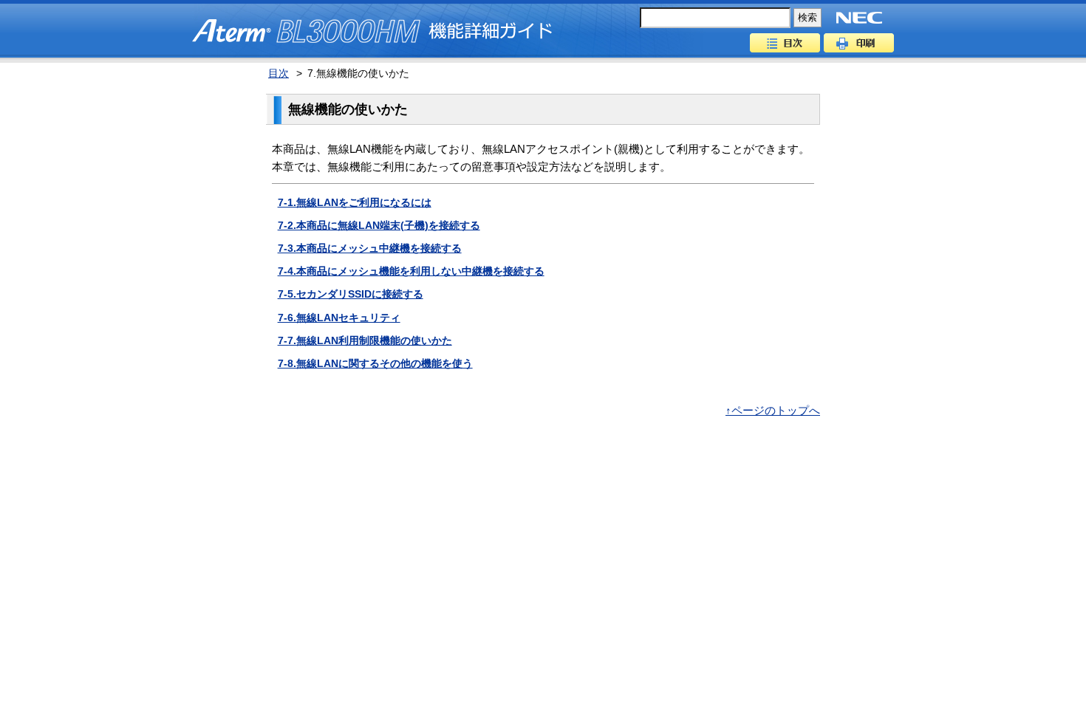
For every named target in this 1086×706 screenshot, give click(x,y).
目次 (785, 42)
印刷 (859, 42)
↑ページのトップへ (772, 411)
